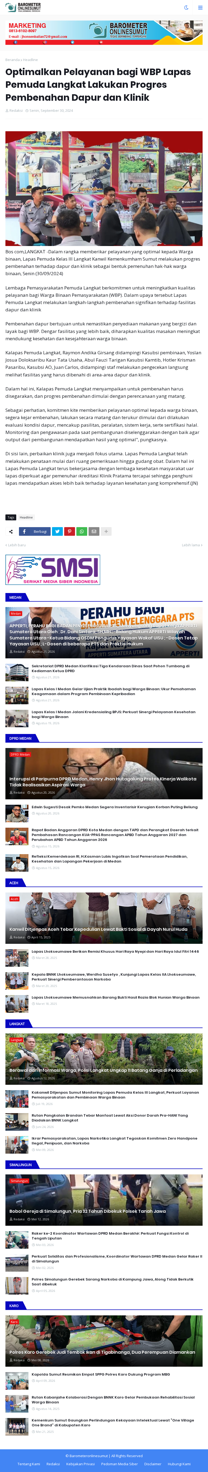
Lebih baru (17, 545)
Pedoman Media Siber (119, 1463)
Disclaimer (152, 1463)
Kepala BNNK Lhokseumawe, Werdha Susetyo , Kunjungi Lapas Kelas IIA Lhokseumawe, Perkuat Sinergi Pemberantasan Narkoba (114, 977)
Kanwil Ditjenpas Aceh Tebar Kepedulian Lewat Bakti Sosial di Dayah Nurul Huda (98, 929)
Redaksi (53, 1463)
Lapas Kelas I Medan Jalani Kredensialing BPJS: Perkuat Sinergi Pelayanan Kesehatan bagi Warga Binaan (114, 714)
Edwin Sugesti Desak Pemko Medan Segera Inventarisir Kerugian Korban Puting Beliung (115, 807)
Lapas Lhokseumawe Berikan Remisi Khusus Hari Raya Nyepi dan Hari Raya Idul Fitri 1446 (115, 951)
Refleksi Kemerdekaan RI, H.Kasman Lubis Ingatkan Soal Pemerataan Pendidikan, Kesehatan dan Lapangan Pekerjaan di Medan (109, 859)
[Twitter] (57, 531)
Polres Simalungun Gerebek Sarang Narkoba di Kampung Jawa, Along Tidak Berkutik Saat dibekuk (113, 1282)
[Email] (94, 531)
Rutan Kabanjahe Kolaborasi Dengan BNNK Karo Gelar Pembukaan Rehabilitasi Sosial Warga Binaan (113, 1400)
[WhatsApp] (81, 531)
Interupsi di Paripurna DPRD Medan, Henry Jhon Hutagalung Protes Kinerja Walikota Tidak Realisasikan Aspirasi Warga (102, 782)
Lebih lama (191, 545)
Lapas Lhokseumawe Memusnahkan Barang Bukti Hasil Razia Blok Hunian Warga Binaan (116, 997)
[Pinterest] (69, 531)
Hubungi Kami (179, 1463)
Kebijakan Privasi (80, 1463)
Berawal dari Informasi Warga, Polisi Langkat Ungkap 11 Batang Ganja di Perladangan (103, 1070)
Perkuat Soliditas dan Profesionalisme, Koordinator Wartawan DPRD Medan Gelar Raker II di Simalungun (117, 1259)
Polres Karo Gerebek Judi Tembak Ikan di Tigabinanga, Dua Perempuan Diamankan (102, 1352)
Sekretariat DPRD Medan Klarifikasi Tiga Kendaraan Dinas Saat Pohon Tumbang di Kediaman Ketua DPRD (110, 668)
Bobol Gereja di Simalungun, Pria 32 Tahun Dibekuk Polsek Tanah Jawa (87, 1211)
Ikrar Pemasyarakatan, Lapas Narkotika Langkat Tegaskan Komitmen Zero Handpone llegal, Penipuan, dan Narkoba (114, 1141)
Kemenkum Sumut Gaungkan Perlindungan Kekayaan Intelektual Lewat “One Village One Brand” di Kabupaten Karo (113, 1423)
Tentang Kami (29, 1463)
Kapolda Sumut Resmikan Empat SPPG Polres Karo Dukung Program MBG (101, 1374)
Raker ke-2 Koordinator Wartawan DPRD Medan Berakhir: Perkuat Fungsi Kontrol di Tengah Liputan (110, 1236)
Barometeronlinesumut (89, 1455)
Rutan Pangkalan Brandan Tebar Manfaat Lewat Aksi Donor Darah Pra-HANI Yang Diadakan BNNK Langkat (110, 1118)
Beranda (12, 59)
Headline (30, 59)
